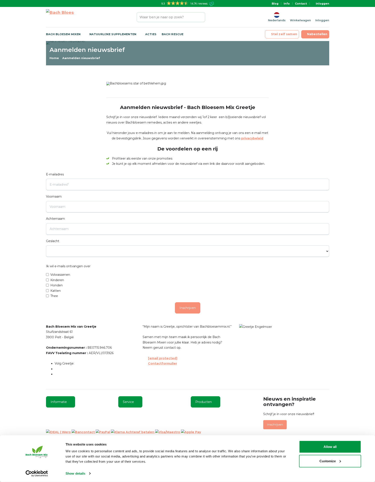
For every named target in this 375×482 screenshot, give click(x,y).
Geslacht (52, 241)
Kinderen (57, 280)
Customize (327, 461)
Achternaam (55, 219)
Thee (54, 296)
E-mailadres (55, 174)
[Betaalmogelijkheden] (123, 432)
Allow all (330, 447)
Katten (55, 291)
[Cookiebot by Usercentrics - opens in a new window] (37, 473)
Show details (75, 473)
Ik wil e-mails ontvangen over (68, 266)
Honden (56, 285)
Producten (203, 402)
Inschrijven (187, 308)
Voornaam (54, 196)
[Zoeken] (202, 17)
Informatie (59, 402)
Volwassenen (60, 275)
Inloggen (322, 3)
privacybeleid (252, 138)
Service (128, 402)
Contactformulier (162, 363)
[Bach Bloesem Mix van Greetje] (60, 17)
